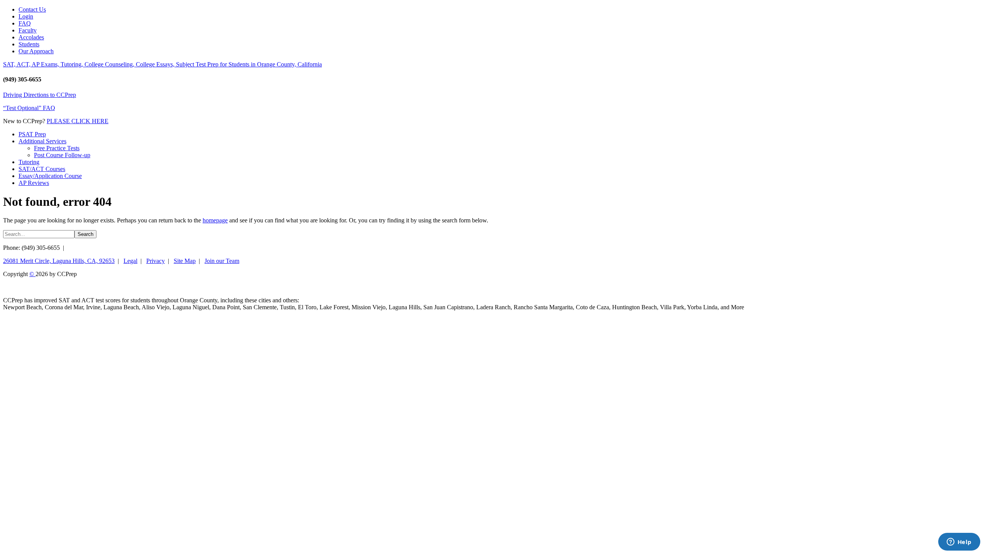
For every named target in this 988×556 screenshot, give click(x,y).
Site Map (185, 261)
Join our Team (222, 261)
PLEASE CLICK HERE (77, 121)
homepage (215, 220)
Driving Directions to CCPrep (39, 95)
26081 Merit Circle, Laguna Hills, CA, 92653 (59, 261)
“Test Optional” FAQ (29, 108)
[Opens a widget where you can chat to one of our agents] (959, 542)
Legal (130, 261)
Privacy (155, 261)
